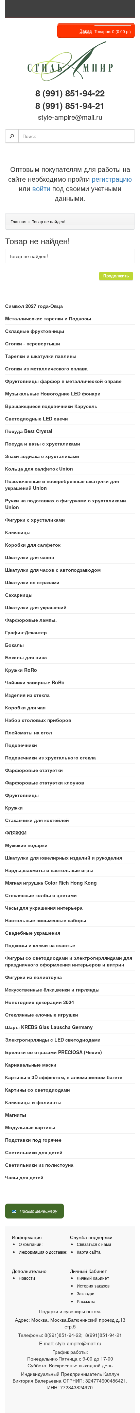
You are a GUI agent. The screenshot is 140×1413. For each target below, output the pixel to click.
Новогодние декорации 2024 (39, 1002)
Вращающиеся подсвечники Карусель (51, 406)
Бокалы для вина (26, 657)
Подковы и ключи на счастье (40, 945)
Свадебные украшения (32, 932)
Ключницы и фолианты (33, 1102)
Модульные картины (30, 1127)
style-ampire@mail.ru (70, 117)
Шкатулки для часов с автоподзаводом (53, 569)
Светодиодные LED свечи (36, 418)
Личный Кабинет (93, 1278)
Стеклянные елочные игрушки (41, 1014)
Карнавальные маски (30, 1064)
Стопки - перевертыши (32, 343)
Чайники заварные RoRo (35, 682)
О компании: (30, 1244)
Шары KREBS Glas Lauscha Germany (49, 1027)
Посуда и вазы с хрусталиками (42, 443)
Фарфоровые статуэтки (34, 770)
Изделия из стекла (27, 694)
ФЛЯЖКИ (16, 832)
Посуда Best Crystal (28, 431)
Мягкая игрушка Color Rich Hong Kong (51, 882)
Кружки (14, 807)
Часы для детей (24, 1177)
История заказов (93, 1286)
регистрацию (111, 179)
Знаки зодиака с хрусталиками (42, 456)
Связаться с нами (94, 1244)
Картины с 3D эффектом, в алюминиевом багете (63, 1077)
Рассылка (86, 1301)
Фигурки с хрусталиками (35, 519)
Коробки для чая (25, 707)
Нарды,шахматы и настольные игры (49, 870)
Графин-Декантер (26, 632)
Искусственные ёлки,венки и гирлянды (52, 989)
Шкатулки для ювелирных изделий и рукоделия (63, 857)
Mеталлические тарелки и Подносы (48, 318)
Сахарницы (19, 594)
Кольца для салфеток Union (39, 468)
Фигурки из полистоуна (33, 977)
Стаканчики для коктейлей (37, 820)
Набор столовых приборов (38, 719)
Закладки (85, 1293)
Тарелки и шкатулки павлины (40, 355)
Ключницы (18, 532)
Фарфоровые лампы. (31, 619)
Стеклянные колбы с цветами (41, 895)
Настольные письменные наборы (45, 920)
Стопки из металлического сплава (46, 368)
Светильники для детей (34, 1152)
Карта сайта (89, 1252)
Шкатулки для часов (29, 557)
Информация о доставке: (43, 1252)
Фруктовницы (22, 795)
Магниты (15, 1114)
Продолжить (116, 276)
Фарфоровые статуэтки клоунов (44, 782)
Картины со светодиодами (37, 1089)
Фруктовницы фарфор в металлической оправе (63, 381)
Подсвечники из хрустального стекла (50, 757)
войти (41, 188)
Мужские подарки (26, 845)
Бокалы (14, 644)
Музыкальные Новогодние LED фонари (53, 393)
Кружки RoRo (21, 669)
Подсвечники (21, 745)
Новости (27, 1278)
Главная (19, 221)
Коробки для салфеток (32, 544)
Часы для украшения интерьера (44, 907)
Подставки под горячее (33, 1139)
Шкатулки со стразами (32, 582)
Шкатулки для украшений (36, 607)
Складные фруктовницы (34, 330)
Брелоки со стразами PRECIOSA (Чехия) (53, 1052)
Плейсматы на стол (28, 732)
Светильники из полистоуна (39, 1164)
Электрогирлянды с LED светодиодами (53, 1039)
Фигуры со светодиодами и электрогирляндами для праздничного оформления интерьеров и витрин (68, 961)
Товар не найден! (48, 221)
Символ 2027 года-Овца (34, 305)
